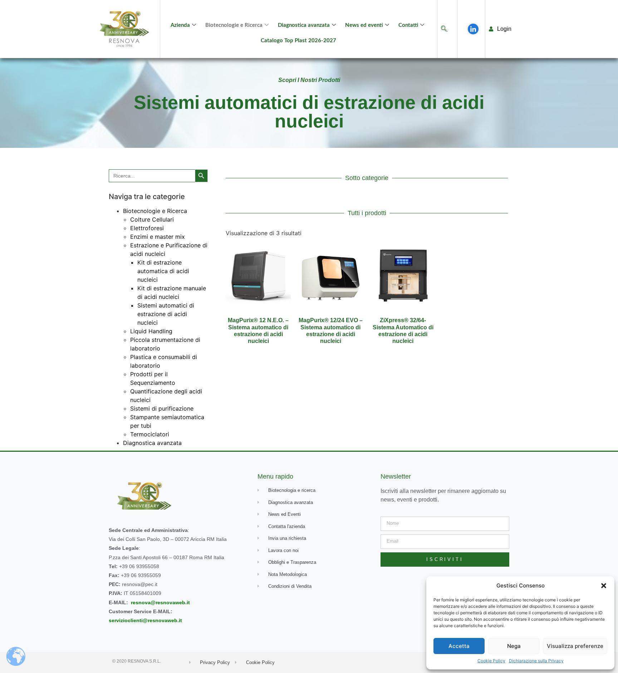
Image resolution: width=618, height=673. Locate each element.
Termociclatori (149, 434)
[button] (603, 585)
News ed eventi (364, 25)
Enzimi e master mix (157, 236)
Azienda (180, 25)
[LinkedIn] (473, 29)
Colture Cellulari (152, 219)
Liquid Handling (151, 331)
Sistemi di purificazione (161, 408)
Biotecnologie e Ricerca (234, 25)
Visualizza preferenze (575, 646)
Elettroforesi (147, 228)
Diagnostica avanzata (304, 25)
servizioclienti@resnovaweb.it (145, 620)
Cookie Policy (491, 660)
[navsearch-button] (444, 29)
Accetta (459, 646)
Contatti (408, 25)
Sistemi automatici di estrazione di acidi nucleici (165, 314)
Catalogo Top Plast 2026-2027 (298, 40)
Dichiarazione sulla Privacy (536, 660)
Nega (514, 646)
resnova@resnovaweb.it (160, 602)
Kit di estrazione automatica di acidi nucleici (163, 271)
